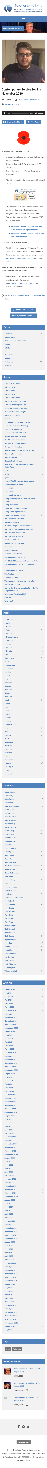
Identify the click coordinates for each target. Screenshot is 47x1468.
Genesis (15, 104)
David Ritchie (9, 838)
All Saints (8, 334)
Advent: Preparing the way (15, 405)
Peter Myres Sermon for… (22, 316)
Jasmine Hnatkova (11, 887)
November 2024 (10, 1063)
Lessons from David (12, 495)
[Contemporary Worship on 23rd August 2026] (7, 1373)
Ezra (6, 679)
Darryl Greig (9, 831)
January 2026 (10, 1014)
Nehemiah (8, 742)
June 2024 (8, 1081)
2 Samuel (8, 647)
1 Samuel (8, 633)
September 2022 (11, 1154)
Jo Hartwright (10, 890)
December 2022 (10, 1144)
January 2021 (10, 1225)
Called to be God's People (15, 412)
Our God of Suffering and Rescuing (18, 529)
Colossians (9, 658)
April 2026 (8, 1003)
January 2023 (10, 1140)
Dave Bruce (23, 100)
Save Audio (35, 122)
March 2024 (9, 1091)
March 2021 (9, 1218)
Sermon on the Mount (13, 554)
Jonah (7, 714)
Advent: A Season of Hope (15, 401)
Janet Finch (9, 883)
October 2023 (10, 1109)
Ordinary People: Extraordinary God (18, 526)
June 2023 (8, 1123)
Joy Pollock (9, 901)
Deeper (7, 344)
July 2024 (8, 1077)
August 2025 (9, 1032)
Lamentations (10, 725)
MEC (6, 351)
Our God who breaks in (13, 536)
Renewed (8, 547)
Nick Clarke (9, 936)
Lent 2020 (8, 488)
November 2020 (10, 1232)
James (7, 704)
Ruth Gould (9, 961)
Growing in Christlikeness (15, 443)
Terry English (9, 968)
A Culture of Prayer (12, 384)
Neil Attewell (9, 929)
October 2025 (10, 1025)
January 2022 (10, 1183)
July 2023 (8, 1119)
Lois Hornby (9, 912)
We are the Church (12, 584)
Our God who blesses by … (15, 533)
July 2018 (8, 1330)
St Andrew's (9, 362)
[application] (23, 113)
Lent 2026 (8, 492)
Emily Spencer (10, 852)
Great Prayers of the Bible (15, 436)
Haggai (7, 693)
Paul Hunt (8, 943)
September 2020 (11, 1239)
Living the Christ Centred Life (16, 508)
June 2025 (8, 1039)
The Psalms (9, 574)
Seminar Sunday (11, 550)
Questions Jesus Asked (14, 543)
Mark (6, 732)
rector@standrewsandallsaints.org (20, 258)
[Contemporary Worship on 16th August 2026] (7, 1387)
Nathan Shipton (10, 926)
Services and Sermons (13, 28)
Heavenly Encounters (13, 454)
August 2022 (9, 1158)
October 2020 (10, 1235)
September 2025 (11, 1028)
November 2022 (10, 1147)
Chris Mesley (9, 824)
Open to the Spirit (11, 522)
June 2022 (8, 1165)
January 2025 (10, 1056)
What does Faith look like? (15, 594)
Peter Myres (9, 950)
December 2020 (10, 1228)
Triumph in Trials (11, 578)
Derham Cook (10, 841)
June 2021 (8, 1207)
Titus (6, 770)
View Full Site (23, 1442)
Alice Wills (8, 803)
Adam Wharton (10, 792)
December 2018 (10, 1312)
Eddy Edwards (34, 100)
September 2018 (11, 1323)
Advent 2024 (9, 391)
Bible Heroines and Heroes (15, 408)
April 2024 (8, 1088)
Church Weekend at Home (15, 341)
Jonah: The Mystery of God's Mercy (19, 481)
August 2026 (9, 989)
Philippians (8, 749)
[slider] (41, 113)
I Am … (7, 471)
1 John (7, 623)
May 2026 (8, 1000)
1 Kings (7, 627)
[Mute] (36, 113)
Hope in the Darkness (13, 461)
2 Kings (7, 644)
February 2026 (10, 1011)
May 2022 (8, 1168)
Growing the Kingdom (13, 447)
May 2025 (8, 1042)
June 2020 (8, 1249)
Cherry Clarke (10, 820)
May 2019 (8, 1295)
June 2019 (8, 1291)
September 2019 (11, 1281)
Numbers (8, 746)
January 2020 (10, 1267)
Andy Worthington (11, 806)
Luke (6, 728)
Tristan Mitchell (10, 971)
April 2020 (8, 1256)
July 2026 (8, 993)
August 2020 (9, 1242)
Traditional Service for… (25, 310)
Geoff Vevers (9, 855)
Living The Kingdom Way (14, 512)
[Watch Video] (27, 1376)
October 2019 (10, 1277)
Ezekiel (7, 676)
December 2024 (10, 1060)
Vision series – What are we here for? (20, 581)
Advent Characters (12, 398)
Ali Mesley (8, 796)
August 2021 (9, 1200)
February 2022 (10, 1179)
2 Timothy (8, 651)
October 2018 (10, 1319)
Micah (6, 739)
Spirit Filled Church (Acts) (15, 557)
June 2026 (8, 997)
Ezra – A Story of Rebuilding (16, 426)
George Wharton (11, 862)
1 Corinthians (10, 619)
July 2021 (8, 1204)
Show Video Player (14, 122)
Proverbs (8, 753)
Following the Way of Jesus (15, 433)
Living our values (11, 505)
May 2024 (8, 1084)
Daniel (6, 662)
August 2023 (9, 1116)
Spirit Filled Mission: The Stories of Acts (21, 561)
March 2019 (9, 1302)
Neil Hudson (9, 933)
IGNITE (7, 348)
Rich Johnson (10, 954)
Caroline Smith (10, 817)
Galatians (8, 683)
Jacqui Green (9, 880)
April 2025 (8, 1046)
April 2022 (8, 1172)
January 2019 (10, 1309)
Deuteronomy (10, 665)
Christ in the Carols (12, 415)
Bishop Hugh (9, 813)
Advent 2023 (9, 387)
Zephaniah (8, 774)
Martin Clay (9, 918)
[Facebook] (19, 1426)
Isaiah (6, 700)
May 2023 (8, 1126)
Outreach (8, 358)
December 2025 (10, 1018)
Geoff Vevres (9, 859)
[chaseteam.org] (23, 1426)
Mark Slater (9, 915)
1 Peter (7, 630)
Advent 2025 (9, 394)
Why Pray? (8, 601)
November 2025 (10, 1021)
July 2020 (8, 1246)
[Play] (5, 113)
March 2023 (9, 1133)
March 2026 (9, 1007)
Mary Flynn (8, 922)
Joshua (7, 718)
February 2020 (10, 1263)
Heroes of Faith (10, 457)
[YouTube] (28, 1426)
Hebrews (8, 697)
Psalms (7, 756)
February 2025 (10, 1053)
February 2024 (10, 1095)
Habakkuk (8, 690)
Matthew (7, 735)
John (6, 711)
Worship (7, 365)
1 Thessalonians (11, 637)
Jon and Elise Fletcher (13, 898)
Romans (7, 763)
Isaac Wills (8, 876)
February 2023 (10, 1137)
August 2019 (9, 1284)
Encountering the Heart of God (17, 422)
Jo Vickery (8, 894)
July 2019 (8, 1288)
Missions (8, 355)
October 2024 (10, 1067)
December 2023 (10, 1102)
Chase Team (9, 337)
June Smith (9, 908)
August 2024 (9, 1074)
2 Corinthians (10, 641)
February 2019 (10, 1305)
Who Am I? (8, 598)
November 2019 (10, 1274)
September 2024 (11, 1070)
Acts (6, 655)
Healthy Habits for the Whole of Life (19, 450)
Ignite (6, 474)
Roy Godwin (9, 957)
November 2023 (10, 1105)
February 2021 (10, 1221)
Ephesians (8, 669)
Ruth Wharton (10, 964)
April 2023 (8, 1130)
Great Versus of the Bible (14, 440)
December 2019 (10, 1270)
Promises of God (11, 540)
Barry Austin (9, 810)
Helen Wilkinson (11, 873)
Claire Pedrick (10, 827)
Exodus (8, 104)
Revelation (8, 760)
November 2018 (10, 1316)
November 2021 (10, 1189)
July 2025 (8, 1035)
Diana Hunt (8, 845)
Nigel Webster (10, 940)
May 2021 (8, 1211)
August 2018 (9, 1326)
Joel (6, 707)
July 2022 (8, 1161)
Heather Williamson (12, 866)
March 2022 (9, 1175)
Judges (7, 721)
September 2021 (11, 1197)
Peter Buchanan (10, 947)
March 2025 (9, 1049)
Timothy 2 (8, 767)
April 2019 (8, 1298)
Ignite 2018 (9, 478)
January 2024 (10, 1098)
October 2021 (10, 1193)
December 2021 (10, 1186)
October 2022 (10, 1151)
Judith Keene (9, 904)
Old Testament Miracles (14, 519)
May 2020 (8, 1253)
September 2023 (11, 1112)
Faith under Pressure (13, 429)
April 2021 (8, 1214)
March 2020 (9, 1260)
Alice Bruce (9, 799)
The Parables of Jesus (13, 570)
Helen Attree (9, 869)
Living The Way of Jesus (14, 515)
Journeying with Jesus (13, 485)
